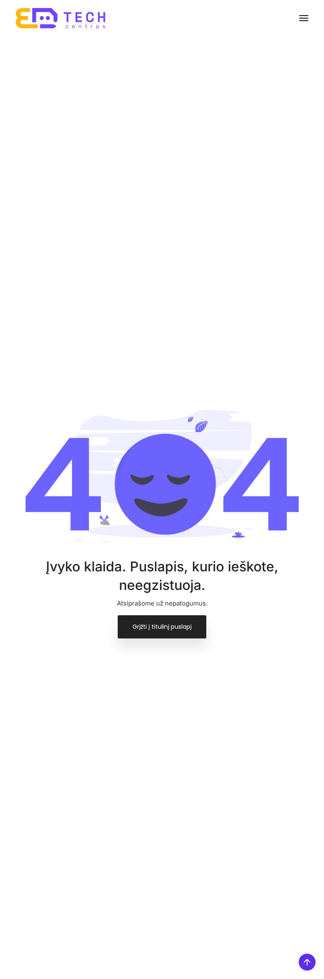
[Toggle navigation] (304, 18)
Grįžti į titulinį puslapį (162, 626)
